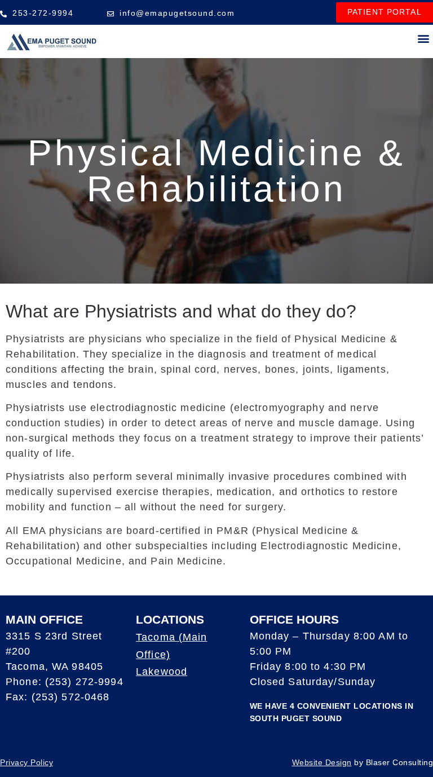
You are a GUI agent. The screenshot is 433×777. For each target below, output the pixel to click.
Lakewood (161, 671)
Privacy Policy (26, 762)
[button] (423, 38)
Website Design (322, 762)
